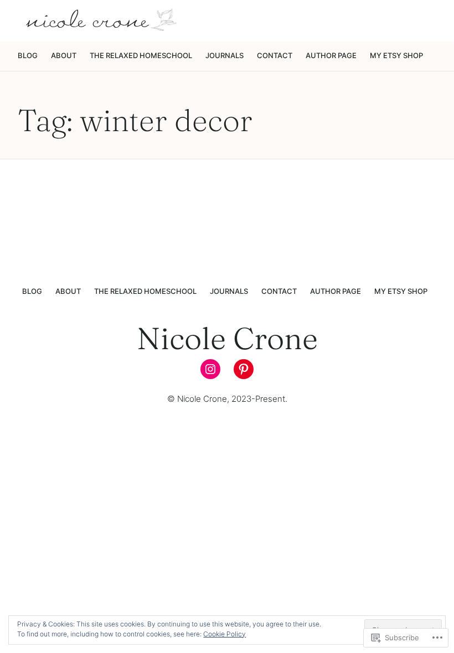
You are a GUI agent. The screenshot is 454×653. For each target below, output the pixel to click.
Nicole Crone (227, 338)
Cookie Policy (224, 634)
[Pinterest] (244, 369)
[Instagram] (210, 369)
